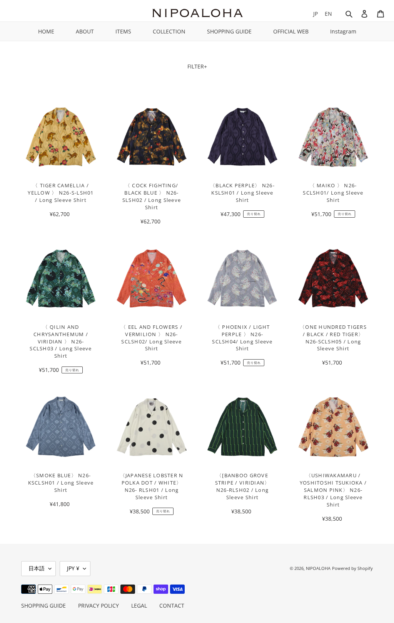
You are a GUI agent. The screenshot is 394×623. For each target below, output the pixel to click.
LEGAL (139, 605)
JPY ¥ (73, 568)
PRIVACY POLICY (98, 605)
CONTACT (171, 605)
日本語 (36, 568)
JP (315, 13)
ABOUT (85, 31)
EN (328, 13)
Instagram (343, 31)
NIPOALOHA (318, 568)
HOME (46, 31)
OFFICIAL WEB (291, 31)
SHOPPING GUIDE (229, 31)
